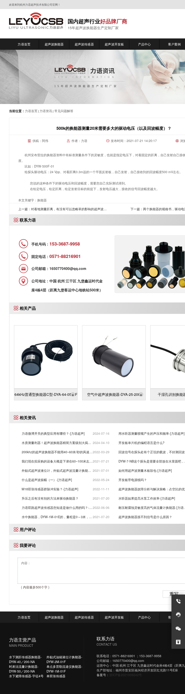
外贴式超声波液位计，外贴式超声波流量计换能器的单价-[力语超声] (56, 470)
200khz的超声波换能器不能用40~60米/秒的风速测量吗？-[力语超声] (57, 452)
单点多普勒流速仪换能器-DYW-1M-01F (64, 668)
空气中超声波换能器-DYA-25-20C (114, 394)
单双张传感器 (55, 676)
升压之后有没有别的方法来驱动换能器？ (50, 498)
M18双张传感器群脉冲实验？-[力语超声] (50, 489)
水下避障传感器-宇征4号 (26, 676)
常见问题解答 (63, 111)
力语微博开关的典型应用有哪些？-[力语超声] (53, 433)
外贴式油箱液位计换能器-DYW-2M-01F (64, 659)
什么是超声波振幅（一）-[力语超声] (47, 479)
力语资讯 (45, 111)
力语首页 (31, 111)
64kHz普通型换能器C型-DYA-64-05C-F (45, 394)
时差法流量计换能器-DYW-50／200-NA (24, 668)
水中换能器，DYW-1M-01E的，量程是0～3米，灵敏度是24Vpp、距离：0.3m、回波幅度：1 (57, 517)
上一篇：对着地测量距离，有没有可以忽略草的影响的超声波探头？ (62, 210)
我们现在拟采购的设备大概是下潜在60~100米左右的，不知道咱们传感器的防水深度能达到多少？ (57, 461)
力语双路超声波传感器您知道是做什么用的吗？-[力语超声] (55, 507)
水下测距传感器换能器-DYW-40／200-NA (25, 659)
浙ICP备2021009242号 (125, 675)
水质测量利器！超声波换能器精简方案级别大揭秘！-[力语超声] (55, 442)
